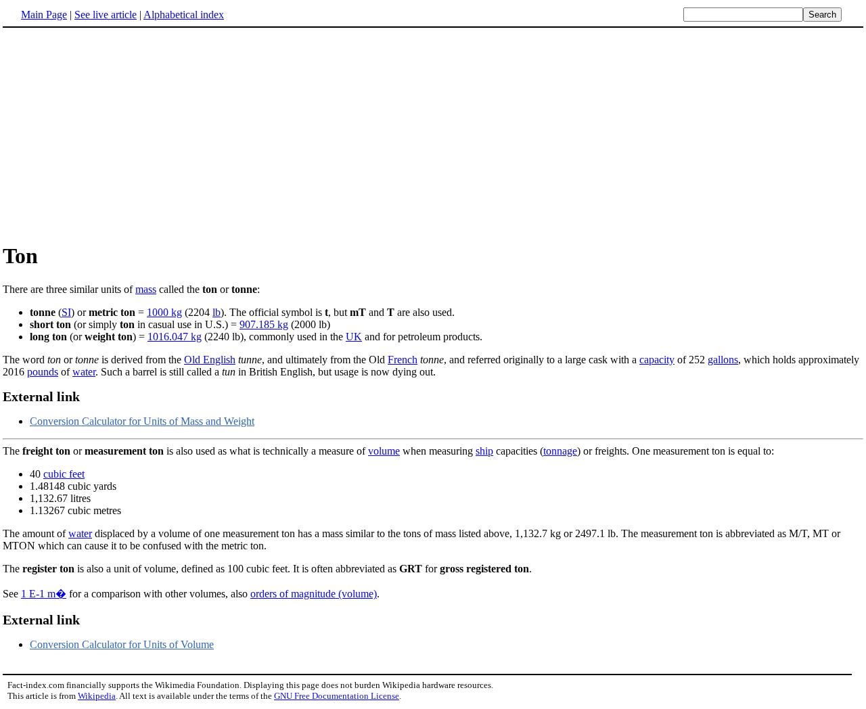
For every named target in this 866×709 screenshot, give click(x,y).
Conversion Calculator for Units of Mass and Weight (142, 421)
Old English (209, 359)
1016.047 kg (174, 336)
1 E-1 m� (43, 593)
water (83, 372)
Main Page (44, 14)
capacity (657, 359)
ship (484, 451)
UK (354, 336)
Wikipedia (97, 696)
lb (216, 312)
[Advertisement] (116, 134)
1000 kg (164, 312)
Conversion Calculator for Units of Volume (122, 644)
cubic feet (64, 474)
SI (66, 312)
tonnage (560, 451)
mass (145, 289)
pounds (42, 372)
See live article (105, 14)
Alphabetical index (183, 14)
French (402, 359)
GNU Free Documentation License (336, 696)
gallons (723, 359)
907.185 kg (264, 324)
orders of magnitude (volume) (313, 593)
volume (384, 451)
